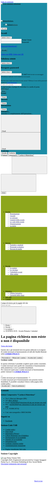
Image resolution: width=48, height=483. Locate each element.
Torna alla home (6, 346)
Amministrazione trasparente (15, 446)
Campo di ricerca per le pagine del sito (14, 303)
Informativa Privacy (12, 434)
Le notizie (8, 329)
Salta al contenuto (7, 2)
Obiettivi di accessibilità (13, 440)
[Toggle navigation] (18, 183)
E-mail (24, 74)
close (3, 193)
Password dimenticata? (9, 46)
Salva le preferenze (18, 386)
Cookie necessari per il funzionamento (14, 378)
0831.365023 (13, 400)
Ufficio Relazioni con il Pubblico (17, 436)
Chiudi (4, 97)
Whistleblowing (11, 442)
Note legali (9, 432)
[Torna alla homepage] (24, 155)
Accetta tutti (35, 358)
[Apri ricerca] (29, 165)
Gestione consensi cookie (14, 444)
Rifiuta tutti (19, 358)
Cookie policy (10, 430)
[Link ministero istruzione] (11, 4)
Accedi (4, 29)
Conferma (12, 153)
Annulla (4, 153)
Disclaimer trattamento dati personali (14, 464)
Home (7, 325)
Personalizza (6, 358)
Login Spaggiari (12, 83)
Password (25, 42)
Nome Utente (26, 40)
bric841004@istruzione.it (28, 403)
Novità (7, 327)
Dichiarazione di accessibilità (15, 438)
